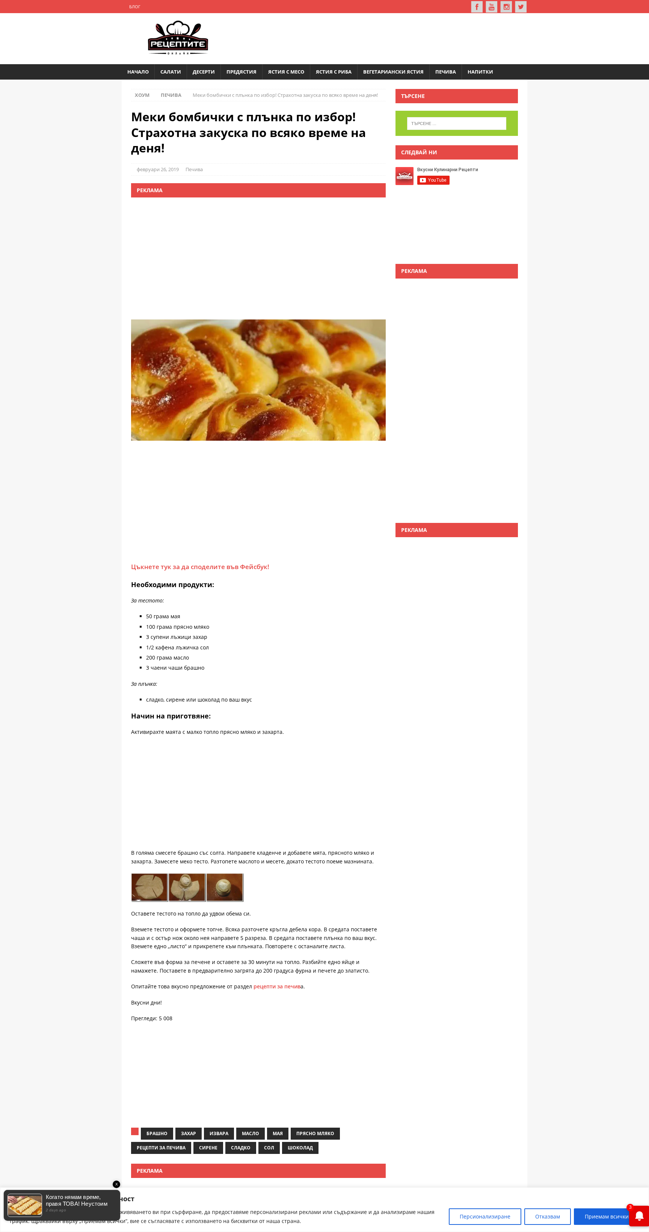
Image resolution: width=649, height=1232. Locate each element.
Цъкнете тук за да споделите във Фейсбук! (200, 566)
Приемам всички (607, 1216)
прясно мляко (315, 1133)
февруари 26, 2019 (158, 169)
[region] (324, 1209)
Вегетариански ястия (393, 71)
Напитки (480, 71)
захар (188, 1133)
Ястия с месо (286, 71)
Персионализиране (485, 1216)
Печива (445, 71)
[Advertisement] (383, 37)
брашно (157, 1133)
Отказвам (547, 1216)
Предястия (241, 71)
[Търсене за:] (456, 123)
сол (269, 1148)
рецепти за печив (276, 986)
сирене (208, 1148)
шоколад (300, 1148)
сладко (241, 1148)
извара (219, 1133)
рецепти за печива (161, 1148)
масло (250, 1133)
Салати (170, 71)
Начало (138, 71)
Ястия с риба (334, 71)
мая (278, 1133)
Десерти (204, 71)
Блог (134, 6)
